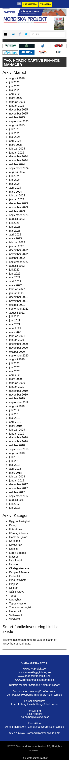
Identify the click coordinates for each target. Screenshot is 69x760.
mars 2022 (15, 285)
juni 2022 (14, 273)
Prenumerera (30, 4)
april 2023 (15, 234)
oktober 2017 (17, 492)
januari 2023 (16, 246)
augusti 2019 (17, 406)
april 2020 (15, 375)
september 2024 (18, 168)
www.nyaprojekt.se (34, 668)
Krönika (13, 548)
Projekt (13, 584)
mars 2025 (15, 144)
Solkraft (13, 587)
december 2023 (18, 203)
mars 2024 (15, 191)
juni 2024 (14, 179)
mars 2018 (15, 472)
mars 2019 (15, 425)
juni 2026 (14, 86)
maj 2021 (14, 324)
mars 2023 (15, 238)
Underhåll (15, 611)
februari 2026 (17, 101)
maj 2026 (14, 90)
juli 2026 (14, 82)
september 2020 (18, 355)
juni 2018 (14, 461)
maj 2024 (14, 183)
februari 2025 (17, 148)
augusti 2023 (17, 218)
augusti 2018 (17, 453)
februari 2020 (17, 383)
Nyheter (14, 564)
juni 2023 (14, 226)
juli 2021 (14, 316)
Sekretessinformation (35, 758)
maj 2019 (14, 418)
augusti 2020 (17, 359)
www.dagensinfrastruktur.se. (34, 676)
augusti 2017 (17, 499)
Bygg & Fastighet (19, 521)
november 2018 (18, 441)
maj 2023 (14, 230)
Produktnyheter (18, 580)
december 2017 (18, 484)
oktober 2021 (17, 304)
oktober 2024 (17, 164)
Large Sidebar (17, 552)
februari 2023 (17, 242)
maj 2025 (14, 137)
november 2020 (18, 347)
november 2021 (18, 301)
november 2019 (18, 394)
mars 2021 (15, 332)
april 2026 (15, 94)
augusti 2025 (17, 125)
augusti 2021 (17, 312)
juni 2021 (14, 320)
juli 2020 (14, 363)
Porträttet (14, 576)
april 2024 (15, 187)
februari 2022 (17, 289)
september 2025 (18, 121)
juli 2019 (14, 410)
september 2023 (18, 215)
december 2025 (18, 109)
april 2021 (15, 328)
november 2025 (18, 113)
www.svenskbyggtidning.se (34, 672)
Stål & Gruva (16, 591)
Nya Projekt (16, 560)
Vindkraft (14, 619)
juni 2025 (14, 133)
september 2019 (18, 402)
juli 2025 (14, 129)
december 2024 (18, 156)
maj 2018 (14, 464)
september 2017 (18, 496)
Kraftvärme (15, 545)
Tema (12, 595)
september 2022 (18, 262)
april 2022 (15, 281)
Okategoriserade (19, 568)
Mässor (13, 556)
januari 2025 (16, 152)
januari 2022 (16, 293)
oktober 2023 (17, 211)
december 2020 (18, 343)
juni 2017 (14, 507)
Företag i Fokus (18, 533)
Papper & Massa (19, 572)
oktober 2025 (17, 117)
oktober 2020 (17, 351)
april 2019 (15, 422)
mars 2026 (15, 97)
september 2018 (18, 449)
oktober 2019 (17, 398)
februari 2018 (17, 476)
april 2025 (15, 141)
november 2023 (18, 207)
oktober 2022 (17, 258)
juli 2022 (14, 269)
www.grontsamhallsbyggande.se (34, 679)
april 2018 (15, 468)
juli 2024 (14, 176)
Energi (13, 525)
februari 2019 (17, 429)
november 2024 (18, 160)
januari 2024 (16, 199)
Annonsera (45, 4)
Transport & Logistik (21, 607)
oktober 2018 (17, 445)
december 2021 (18, 297)
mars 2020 (15, 378)
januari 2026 (16, 105)
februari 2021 (17, 336)
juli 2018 (14, 457)
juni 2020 (14, 367)
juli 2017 (14, 503)
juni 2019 (14, 414)
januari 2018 (16, 480)
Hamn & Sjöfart (18, 537)
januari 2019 (16, 433)
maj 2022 (14, 277)
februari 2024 (17, 195)
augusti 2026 (17, 78)
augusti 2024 (17, 172)
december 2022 (18, 250)
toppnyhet (15, 599)
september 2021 (18, 308)
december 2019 (18, 390)
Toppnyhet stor (18, 603)
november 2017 (18, 488)
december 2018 (18, 437)
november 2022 (18, 254)
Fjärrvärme (15, 529)
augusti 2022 (17, 265)
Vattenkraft (15, 615)
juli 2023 (14, 222)
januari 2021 (16, 339)
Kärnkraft (14, 541)
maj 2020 (14, 371)
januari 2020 (16, 386)
